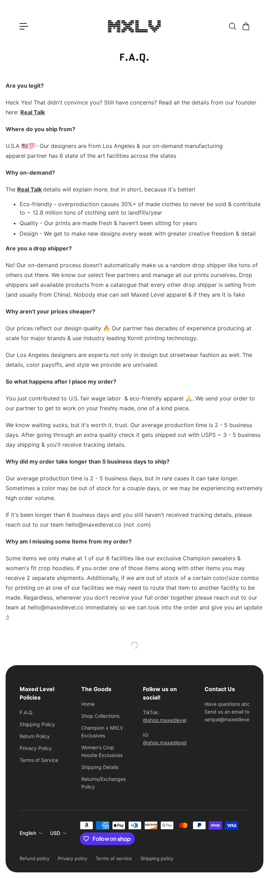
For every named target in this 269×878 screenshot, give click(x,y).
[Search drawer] (232, 26)
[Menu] (24, 26)
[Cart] (245, 26)
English (28, 833)
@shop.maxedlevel (164, 720)
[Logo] (134, 26)
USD (55, 833)
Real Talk (29, 189)
